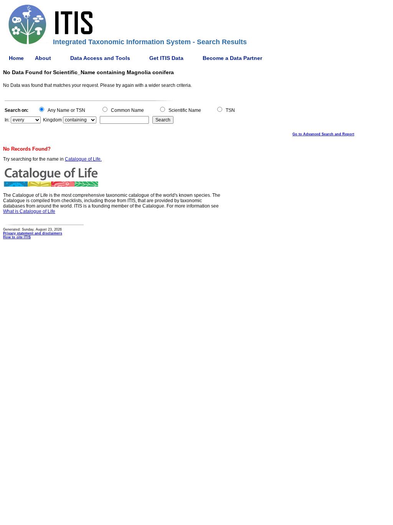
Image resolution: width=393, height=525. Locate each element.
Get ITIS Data (166, 58)
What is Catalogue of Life (29, 211)
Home (16, 58)
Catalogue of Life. (83, 159)
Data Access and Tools (100, 58)
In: (7, 120)
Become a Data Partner (232, 58)
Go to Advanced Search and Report (323, 134)
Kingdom (52, 120)
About (43, 58)
